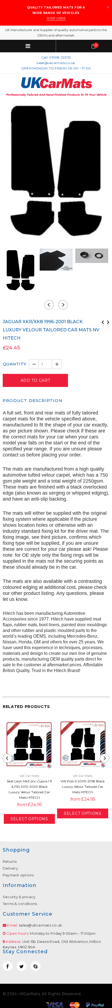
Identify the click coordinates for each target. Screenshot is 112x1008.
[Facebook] (8, 966)
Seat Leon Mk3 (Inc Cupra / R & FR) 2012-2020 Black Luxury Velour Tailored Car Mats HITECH (29, 789)
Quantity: (14, 364)
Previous (103, 322)
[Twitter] (21, 966)
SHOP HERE (56, 18)
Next (108, 322)
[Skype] (36, 966)
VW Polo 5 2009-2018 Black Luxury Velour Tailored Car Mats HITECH (83, 786)
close (108, 7)
